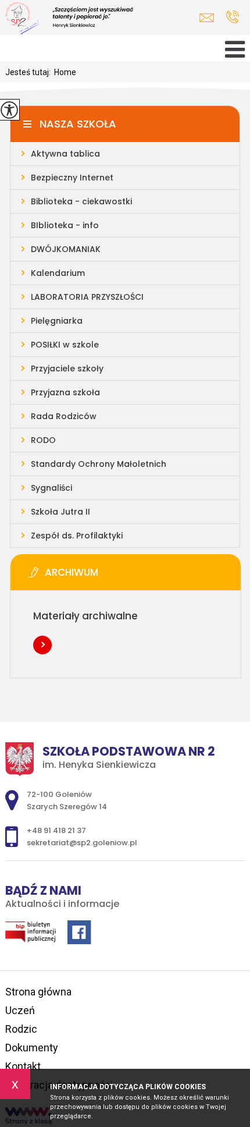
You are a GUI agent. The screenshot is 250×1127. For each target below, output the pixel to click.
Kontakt (23, 1066)
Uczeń (20, 1010)
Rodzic (21, 1029)
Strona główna (38, 992)
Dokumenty (31, 1047)
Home (65, 72)
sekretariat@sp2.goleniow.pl (209, 17)
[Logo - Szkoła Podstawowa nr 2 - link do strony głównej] (86, 19)
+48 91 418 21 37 (232, 17)
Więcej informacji (42, 645)
